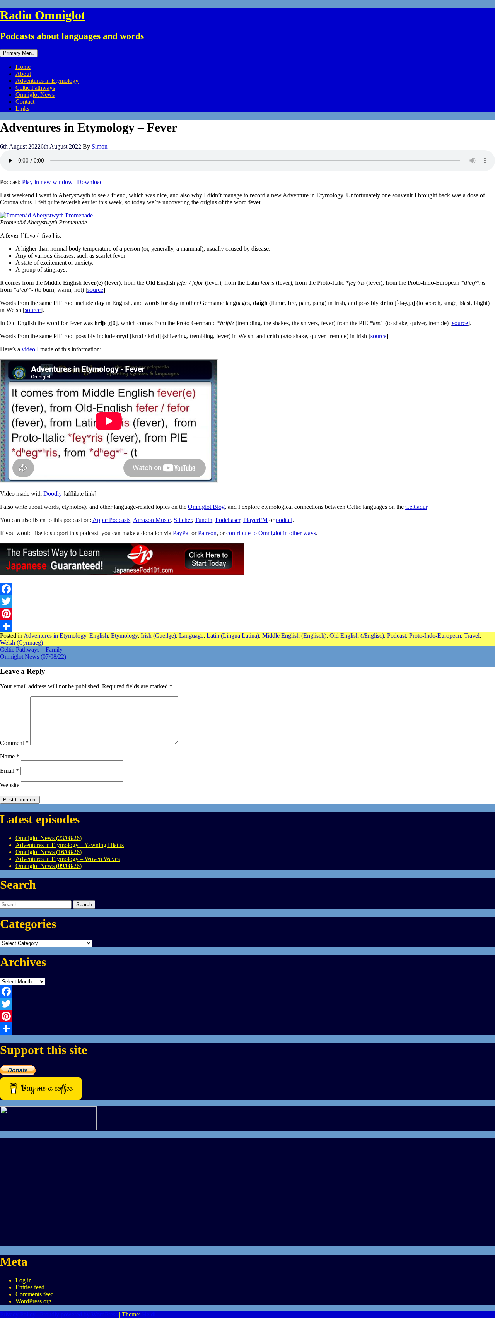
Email (9, 770)
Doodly (52, 493)
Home (23, 66)
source (95, 289)
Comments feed (34, 1294)
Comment (14, 742)
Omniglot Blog (206, 506)
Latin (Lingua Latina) (233, 635)
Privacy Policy (18, 1314)
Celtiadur (416, 506)
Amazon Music (152, 520)
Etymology (124, 635)
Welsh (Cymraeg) (21, 642)
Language (191, 635)
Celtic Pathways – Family (31, 649)
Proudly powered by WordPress (79, 1314)
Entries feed (29, 1287)
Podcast (396, 635)
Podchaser (227, 520)
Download (90, 182)
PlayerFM (255, 520)
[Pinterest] (247, 614)
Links (22, 108)
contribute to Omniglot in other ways (271, 533)
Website (9, 785)
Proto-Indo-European (435, 635)
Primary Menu (18, 53)
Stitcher (183, 520)
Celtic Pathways (35, 87)
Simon (100, 146)
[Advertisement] (232, 1192)
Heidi (148, 1314)
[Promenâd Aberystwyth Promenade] (46, 215)
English (98, 635)
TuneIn (203, 520)
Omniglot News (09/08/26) (48, 866)
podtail (284, 520)
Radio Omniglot (42, 15)
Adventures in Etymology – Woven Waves (67, 859)
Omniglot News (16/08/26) (48, 852)
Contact (24, 101)
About (23, 73)
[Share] (247, 626)
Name (9, 756)
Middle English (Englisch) (294, 635)
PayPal (181, 533)
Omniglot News (35, 94)
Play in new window (47, 182)
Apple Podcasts (111, 520)
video (28, 349)
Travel (472, 635)
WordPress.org (33, 1301)
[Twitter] (247, 601)
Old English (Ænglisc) (356, 635)
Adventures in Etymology (47, 80)
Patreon (207, 533)
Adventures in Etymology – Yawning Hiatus (69, 845)
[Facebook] (247, 589)
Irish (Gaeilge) (158, 635)
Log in (23, 1280)
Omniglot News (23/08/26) (48, 838)
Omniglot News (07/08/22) (33, 656)
